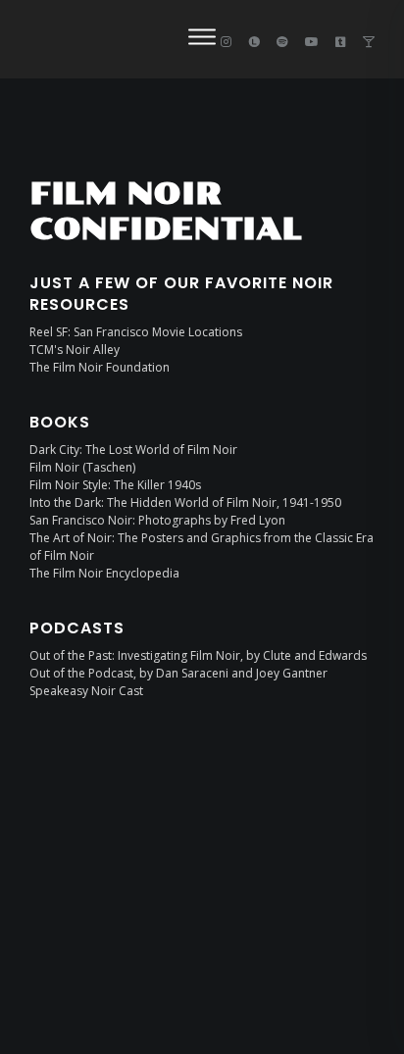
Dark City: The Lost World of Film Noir (133, 449)
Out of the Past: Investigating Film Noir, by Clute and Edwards (198, 655)
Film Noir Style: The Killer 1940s (115, 485)
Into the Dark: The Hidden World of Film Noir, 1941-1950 (185, 502)
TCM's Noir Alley (74, 349)
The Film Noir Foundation (99, 367)
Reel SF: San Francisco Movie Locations (135, 332)
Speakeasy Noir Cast (86, 690)
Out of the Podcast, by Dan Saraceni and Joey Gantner (178, 673)
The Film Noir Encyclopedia (104, 573)
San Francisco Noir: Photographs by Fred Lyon (157, 520)
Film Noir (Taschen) (82, 467)
